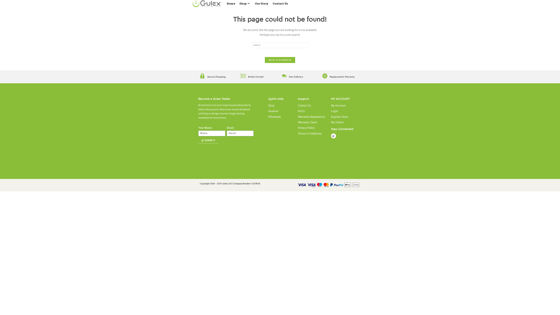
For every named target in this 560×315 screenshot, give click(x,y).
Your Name (205, 127)
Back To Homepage (280, 60)
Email (230, 127)
